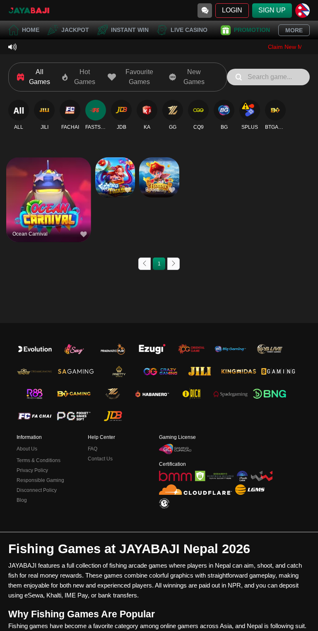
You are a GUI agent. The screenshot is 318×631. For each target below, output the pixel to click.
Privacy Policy (32, 470)
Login (232, 10)
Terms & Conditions (38, 460)
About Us (27, 449)
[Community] (205, 10)
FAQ (92, 449)
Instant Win (130, 29)
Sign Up (272, 10)
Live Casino (189, 29)
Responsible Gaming (40, 480)
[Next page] (173, 264)
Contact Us (100, 459)
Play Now (48, 204)
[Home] (29, 10)
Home (30, 29)
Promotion (252, 29)
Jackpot (75, 29)
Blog (22, 500)
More (294, 30)
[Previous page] (144, 264)
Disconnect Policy (37, 490)
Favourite (49, 185)
